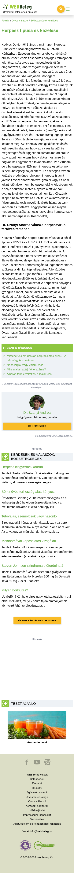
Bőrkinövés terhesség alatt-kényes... (29, 492)
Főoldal (5, 20)
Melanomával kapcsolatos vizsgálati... (30, 541)
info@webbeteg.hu (41, 831)
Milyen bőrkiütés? (15, 590)
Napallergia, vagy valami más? (26, 364)
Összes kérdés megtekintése (37, 620)
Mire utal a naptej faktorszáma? (26, 369)
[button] (27, 764)
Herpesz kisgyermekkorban (22, 467)
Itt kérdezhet (37, 426)
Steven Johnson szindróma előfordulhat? (32, 566)
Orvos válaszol (20, 20)
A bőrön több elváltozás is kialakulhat (29, 374)
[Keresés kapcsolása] (61, 9)
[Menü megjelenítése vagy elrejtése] (68, 9)
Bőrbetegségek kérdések (44, 20)
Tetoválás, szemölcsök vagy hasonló (29, 516)
